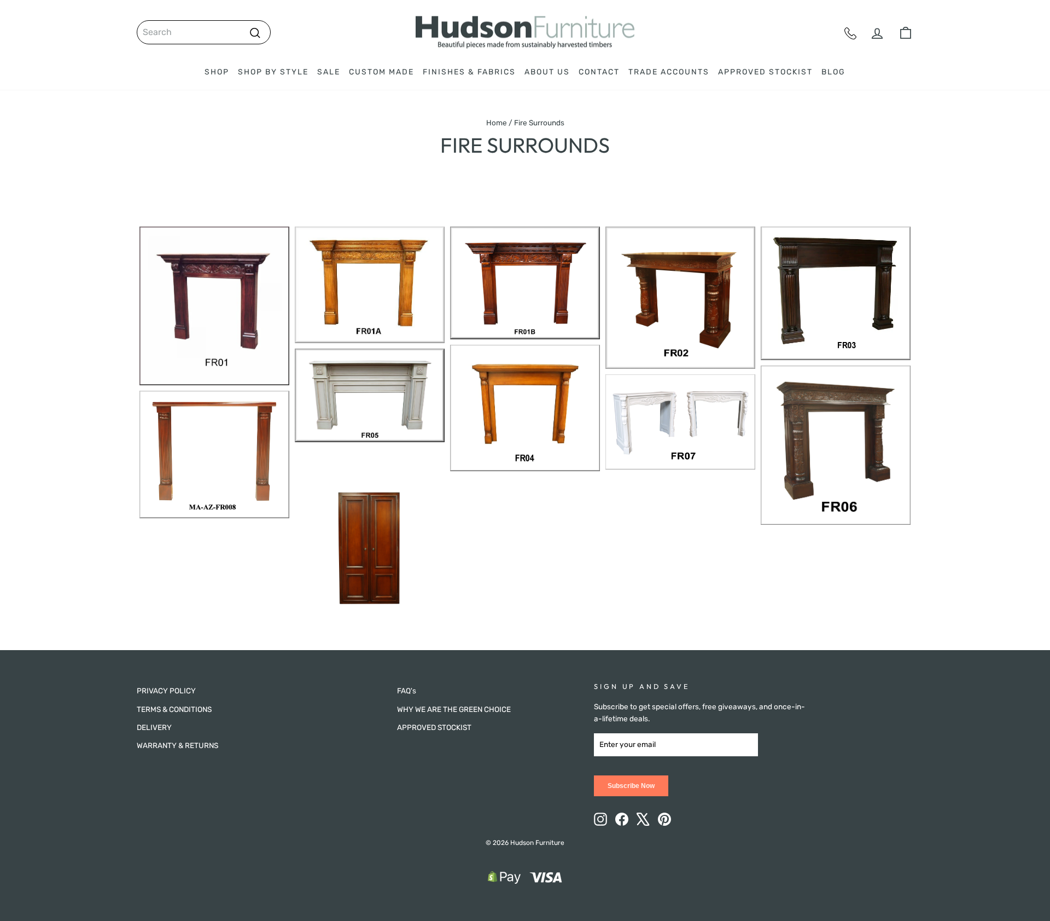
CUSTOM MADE (381, 72)
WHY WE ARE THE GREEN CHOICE (454, 709)
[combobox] (204, 32)
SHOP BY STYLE (273, 72)
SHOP (217, 72)
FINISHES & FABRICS (469, 72)
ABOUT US (547, 72)
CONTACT (599, 72)
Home (496, 122)
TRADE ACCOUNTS (668, 72)
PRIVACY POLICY (166, 690)
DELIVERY (154, 727)
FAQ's (406, 690)
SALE (328, 72)
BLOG (833, 72)
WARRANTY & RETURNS (177, 745)
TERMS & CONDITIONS (174, 709)
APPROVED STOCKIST (765, 72)
